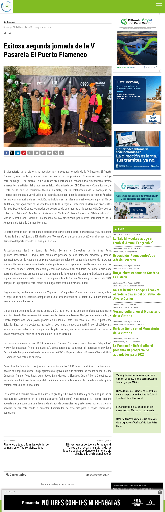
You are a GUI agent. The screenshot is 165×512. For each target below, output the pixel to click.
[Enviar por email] (36, 153)
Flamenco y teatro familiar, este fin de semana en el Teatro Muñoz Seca (26, 446)
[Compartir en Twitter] (12, 152)
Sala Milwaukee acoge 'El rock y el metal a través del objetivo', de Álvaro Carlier (137, 294)
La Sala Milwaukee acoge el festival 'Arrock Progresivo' (133, 240)
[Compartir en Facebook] (6, 153)
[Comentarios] (49, 153)
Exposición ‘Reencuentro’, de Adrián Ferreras (134, 257)
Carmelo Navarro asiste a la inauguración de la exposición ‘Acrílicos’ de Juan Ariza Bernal (136, 422)
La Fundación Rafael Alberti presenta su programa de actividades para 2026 (133, 350)
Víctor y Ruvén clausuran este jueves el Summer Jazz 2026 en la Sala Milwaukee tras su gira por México (136, 379)
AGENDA (119, 229)
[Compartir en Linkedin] (17, 153)
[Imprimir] (30, 153)
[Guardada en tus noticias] (43, 153)
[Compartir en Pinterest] (23, 153)
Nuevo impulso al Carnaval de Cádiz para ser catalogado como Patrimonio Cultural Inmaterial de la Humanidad (136, 394)
